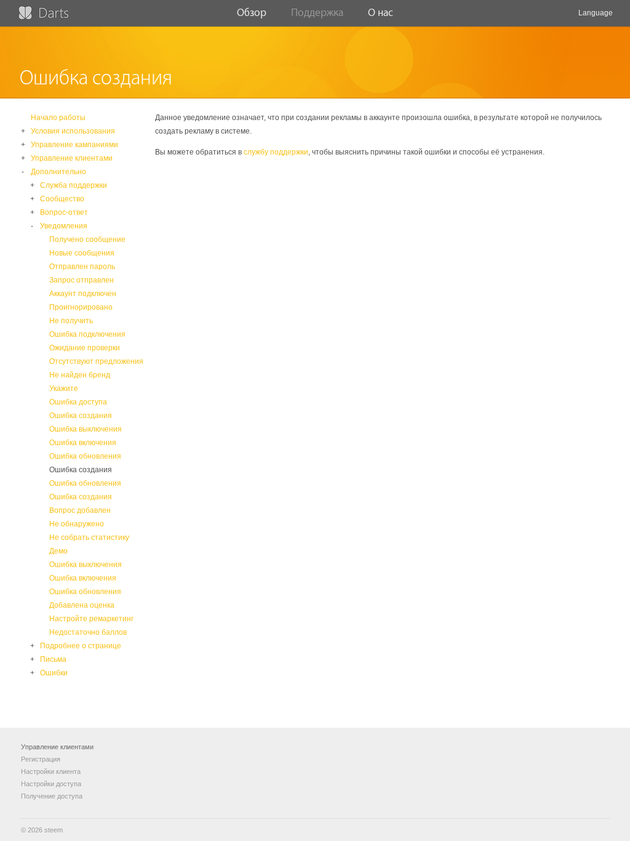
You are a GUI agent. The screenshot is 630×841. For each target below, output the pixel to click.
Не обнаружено (76, 524)
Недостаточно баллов (88, 632)
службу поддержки (276, 152)
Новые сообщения (81, 253)
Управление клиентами (72, 158)
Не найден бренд (79, 375)
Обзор (251, 12)
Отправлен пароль (82, 266)
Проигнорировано (81, 307)
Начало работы (58, 117)
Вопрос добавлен (80, 510)
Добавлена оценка (81, 605)
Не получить (71, 320)
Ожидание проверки (84, 348)
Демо (58, 551)
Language (595, 13)
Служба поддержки (73, 185)
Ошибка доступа (78, 402)
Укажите (63, 388)
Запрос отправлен (81, 280)
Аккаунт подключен (82, 293)
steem (53, 830)
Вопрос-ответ (64, 212)
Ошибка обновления (85, 456)
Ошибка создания (80, 415)
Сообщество (62, 199)
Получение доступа (51, 796)
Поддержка (317, 12)
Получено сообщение (87, 239)
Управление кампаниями (74, 144)
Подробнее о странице (80, 646)
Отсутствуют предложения (96, 361)
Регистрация (40, 759)
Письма (53, 659)
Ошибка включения (82, 442)
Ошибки (54, 673)
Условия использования (73, 131)
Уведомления (63, 226)
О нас (380, 12)
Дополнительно (58, 171)
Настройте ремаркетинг (91, 618)
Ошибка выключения (85, 429)
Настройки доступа (51, 783)
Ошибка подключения (87, 334)
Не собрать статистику (89, 537)
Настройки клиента (51, 771)
